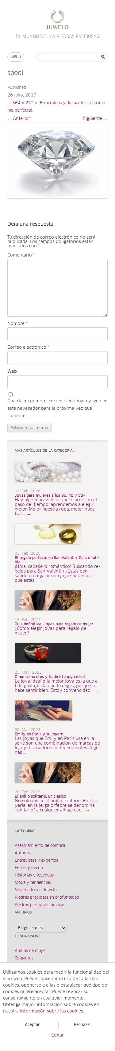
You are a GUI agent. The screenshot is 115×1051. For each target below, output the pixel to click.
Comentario (21, 255)
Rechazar (82, 1025)
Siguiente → (95, 119)
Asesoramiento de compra (40, 846)
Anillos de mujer (30, 951)
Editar (57, 1035)
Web (12, 371)
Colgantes (24, 958)
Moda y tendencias (33, 883)
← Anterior (18, 119)
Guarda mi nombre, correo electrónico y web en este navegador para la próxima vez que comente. (57, 408)
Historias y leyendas (34, 875)
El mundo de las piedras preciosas (57, 20)
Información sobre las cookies (51, 1011)
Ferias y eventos (30, 868)
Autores (22, 853)
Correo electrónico (28, 347)
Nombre (17, 324)
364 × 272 (23, 103)
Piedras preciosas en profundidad (47, 898)
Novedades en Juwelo (36, 890)
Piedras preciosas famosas (40, 905)
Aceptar (32, 1025)
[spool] (57, 160)
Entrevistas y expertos (36, 861)
